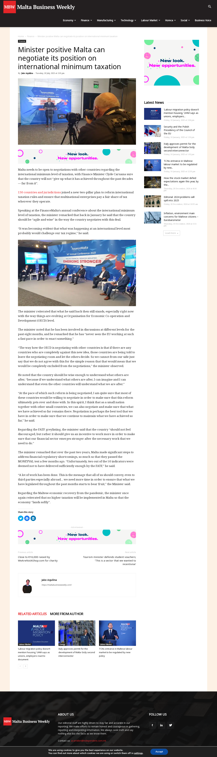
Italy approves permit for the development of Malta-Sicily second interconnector (76, 652)
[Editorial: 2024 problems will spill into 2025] (152, 201)
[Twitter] (170, 725)
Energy (62, 644)
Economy (68, 20)
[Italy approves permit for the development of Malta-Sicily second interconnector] (76, 633)
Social (184, 20)
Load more (170, 233)
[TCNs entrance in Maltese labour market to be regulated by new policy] (117, 633)
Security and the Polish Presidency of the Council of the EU (179, 130)
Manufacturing (105, 20)
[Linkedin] (161, 725)
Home (21, 36)
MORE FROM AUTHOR (66, 614)
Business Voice (203, 20)
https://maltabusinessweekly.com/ (57, 585)
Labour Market (149, 20)
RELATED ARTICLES (32, 614)
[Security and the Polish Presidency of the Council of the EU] (152, 131)
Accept (159, 751)
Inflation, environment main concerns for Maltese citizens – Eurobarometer (181, 217)
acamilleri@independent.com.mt (88, 740)
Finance (85, 20)
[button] (209, 7)
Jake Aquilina (27, 73)
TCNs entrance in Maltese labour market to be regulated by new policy (115, 652)
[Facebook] (152, 725)
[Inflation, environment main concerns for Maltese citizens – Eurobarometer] (152, 217)
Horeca (169, 20)
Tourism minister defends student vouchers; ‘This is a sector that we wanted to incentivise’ (109, 560)
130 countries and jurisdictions (39, 192)
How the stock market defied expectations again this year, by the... (181, 181)
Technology (127, 20)
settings (138, 753)
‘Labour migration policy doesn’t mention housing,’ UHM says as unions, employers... (181, 113)
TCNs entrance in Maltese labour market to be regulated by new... (180, 164)
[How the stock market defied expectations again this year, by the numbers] (152, 182)
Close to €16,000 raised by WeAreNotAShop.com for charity (38, 558)
